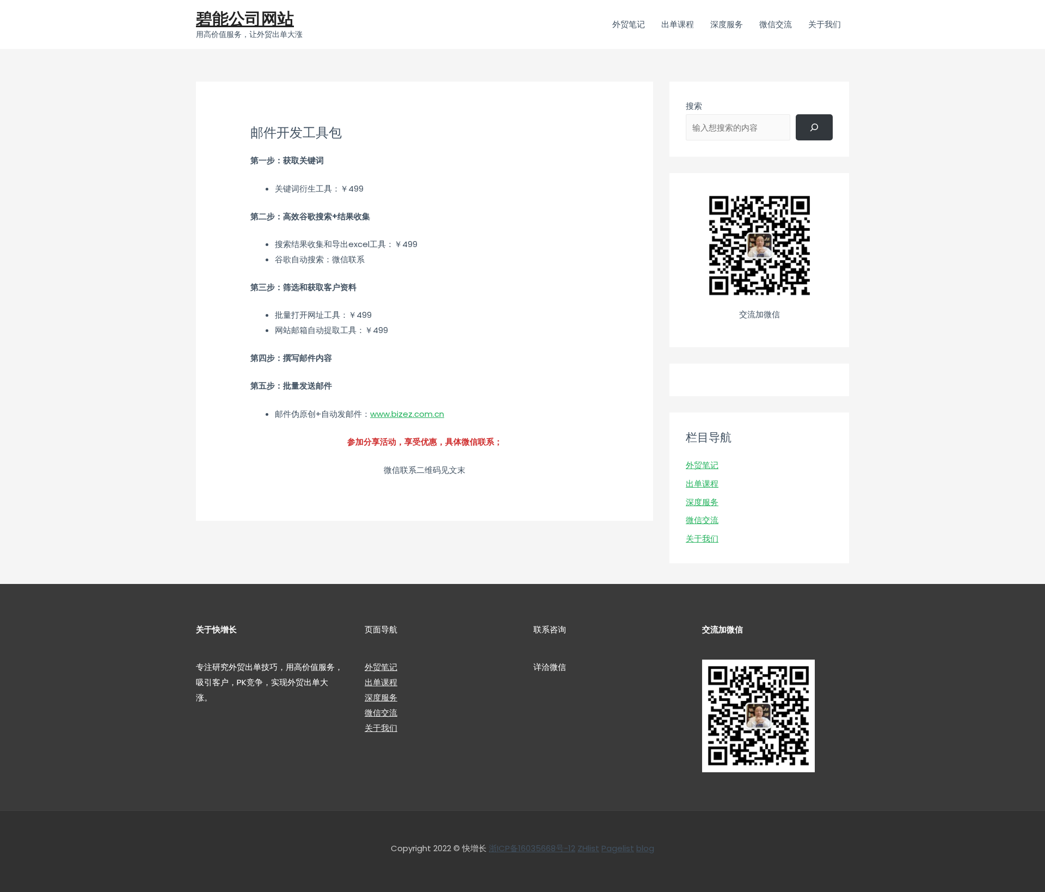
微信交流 (702, 520)
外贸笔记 (702, 465)
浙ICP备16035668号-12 (532, 848)
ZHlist (588, 848)
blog (645, 848)
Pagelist (617, 848)
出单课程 (702, 483)
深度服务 (702, 502)
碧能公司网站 (245, 18)
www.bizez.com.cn (407, 414)
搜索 (694, 106)
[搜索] (814, 127)
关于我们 (702, 538)
